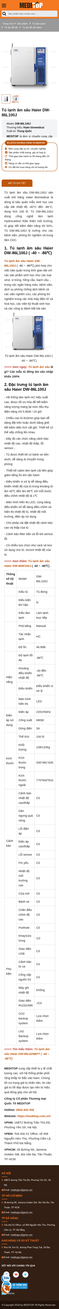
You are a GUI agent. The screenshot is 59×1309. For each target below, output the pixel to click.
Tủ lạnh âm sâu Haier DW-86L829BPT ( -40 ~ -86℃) (27, 1053)
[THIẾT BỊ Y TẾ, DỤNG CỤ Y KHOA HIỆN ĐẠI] (31, 5)
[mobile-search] (4, 13)
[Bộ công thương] (18, 1286)
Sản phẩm (22, 23)
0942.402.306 (25, 1110)
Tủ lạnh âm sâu (39, 367)
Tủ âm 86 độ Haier (32, 27)
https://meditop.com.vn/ (34, 1116)
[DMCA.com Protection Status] (8, 1293)
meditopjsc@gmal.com (21, 1190)
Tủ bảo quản (39, 23)
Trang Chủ (7, 23)
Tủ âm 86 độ (11, 27)
